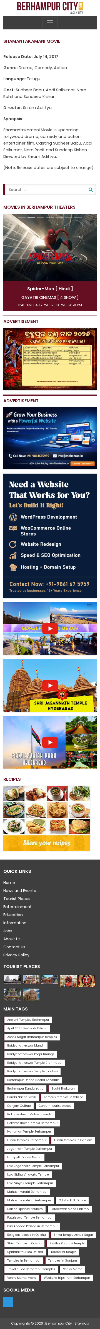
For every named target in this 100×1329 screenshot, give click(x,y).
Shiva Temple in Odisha (24, 1243)
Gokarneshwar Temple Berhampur (32, 1123)
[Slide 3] (41, 217)
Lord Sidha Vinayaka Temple (28, 1175)
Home (9, 882)
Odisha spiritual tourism (25, 1209)
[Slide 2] (31, 217)
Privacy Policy (16, 955)
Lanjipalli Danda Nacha (24, 1157)
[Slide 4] (50, 217)
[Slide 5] (59, 217)
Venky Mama (72, 1269)
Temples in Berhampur (24, 1261)
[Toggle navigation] (50, 22)
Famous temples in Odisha (63, 1097)
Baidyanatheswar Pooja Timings (30, 1054)
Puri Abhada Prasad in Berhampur (32, 1226)
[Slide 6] (68, 217)
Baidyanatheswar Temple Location (32, 1071)
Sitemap (81, 1323)
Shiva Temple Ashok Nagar (73, 1235)
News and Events (19, 890)
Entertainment (17, 906)
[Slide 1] (22, 217)
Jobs (7, 931)
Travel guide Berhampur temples (31, 1269)
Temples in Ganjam (62, 1261)
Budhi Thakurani (63, 1089)
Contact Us (14, 947)
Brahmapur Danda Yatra (25, 1089)
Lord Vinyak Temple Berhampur (30, 1183)
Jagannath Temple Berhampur (29, 1149)
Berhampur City (58, 1323)
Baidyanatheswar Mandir (26, 1046)
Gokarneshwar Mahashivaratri (29, 1114)
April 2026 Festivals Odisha (27, 1028)
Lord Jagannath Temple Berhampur (33, 1166)
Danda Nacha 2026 (21, 1097)
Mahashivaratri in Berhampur (29, 1200)
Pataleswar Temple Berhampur (29, 1218)
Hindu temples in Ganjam (73, 1140)
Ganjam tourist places (55, 1106)
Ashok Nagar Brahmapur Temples (32, 1037)
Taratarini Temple (63, 1252)
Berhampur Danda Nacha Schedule (33, 1080)
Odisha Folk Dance (72, 1200)
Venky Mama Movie (21, 1278)
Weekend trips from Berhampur (67, 1278)
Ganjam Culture (19, 1106)
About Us (12, 939)
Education (13, 915)
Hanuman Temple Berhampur (29, 1132)
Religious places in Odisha (26, 1235)
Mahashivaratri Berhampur (27, 1192)
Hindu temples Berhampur (26, 1140)
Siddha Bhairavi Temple (66, 1243)
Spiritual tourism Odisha (25, 1252)
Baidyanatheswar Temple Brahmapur (34, 1063)
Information (14, 923)
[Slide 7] (78, 217)
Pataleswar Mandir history (70, 1209)
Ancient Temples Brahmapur (28, 1020)
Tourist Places (16, 898)
